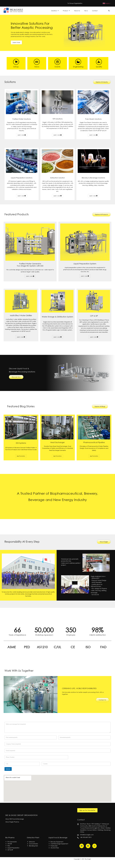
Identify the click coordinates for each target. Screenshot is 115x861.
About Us (77, 10)
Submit (8, 769)
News (86, 10)
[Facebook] (88, 846)
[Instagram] (94, 846)
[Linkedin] (81, 846)
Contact (95, 10)
